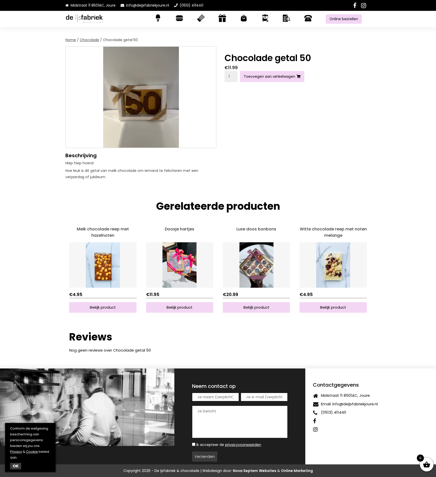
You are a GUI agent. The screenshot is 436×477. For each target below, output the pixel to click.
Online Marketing (297, 470)
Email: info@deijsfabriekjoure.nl (348, 404)
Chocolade (89, 39)
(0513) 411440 (190, 5)
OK (16, 466)
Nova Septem (245, 470)
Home (70, 39)
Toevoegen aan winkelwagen (269, 76)
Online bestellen (344, 18)
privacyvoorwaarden (243, 444)
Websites (267, 470)
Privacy (16, 451)
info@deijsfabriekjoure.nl (147, 5)
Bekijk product (103, 307)
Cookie (32, 451)
